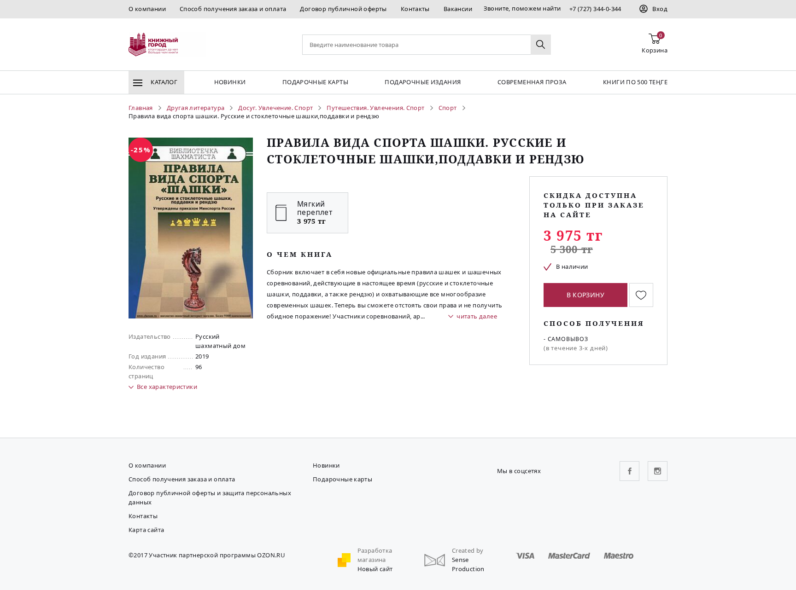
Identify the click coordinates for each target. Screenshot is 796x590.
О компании (147, 9)
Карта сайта (146, 530)
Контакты (415, 9)
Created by (468, 550)
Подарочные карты (315, 82)
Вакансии (458, 9)
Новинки (230, 82)
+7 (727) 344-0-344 (595, 9)
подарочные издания (423, 82)
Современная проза (532, 82)
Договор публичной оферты (343, 9)
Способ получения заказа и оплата (233, 9)
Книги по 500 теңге (635, 82)
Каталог (163, 82)
